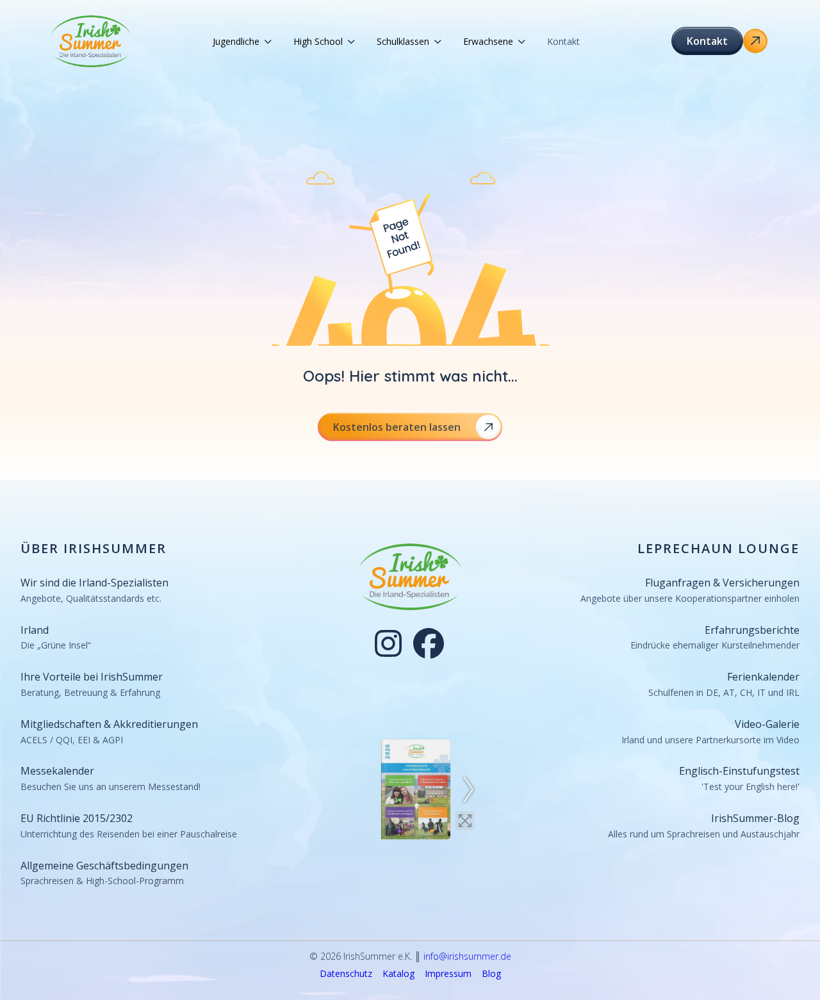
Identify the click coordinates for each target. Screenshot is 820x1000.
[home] (91, 41)
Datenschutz (346, 974)
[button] (242, 41)
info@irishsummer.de (467, 956)
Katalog (398, 974)
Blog (491, 974)
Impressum (448, 974)
